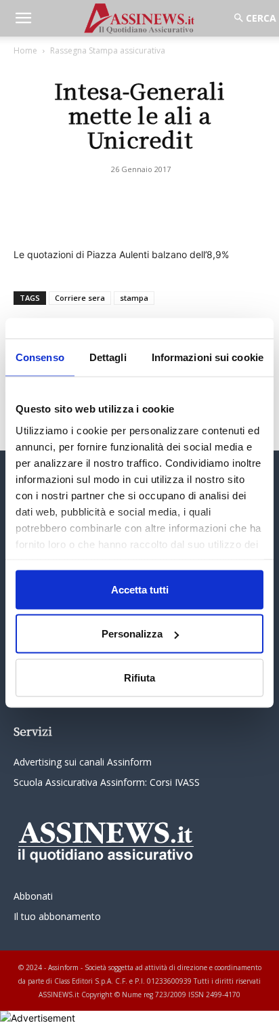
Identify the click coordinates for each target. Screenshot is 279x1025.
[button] (23, 18)
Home (25, 50)
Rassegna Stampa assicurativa (107, 50)
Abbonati (33, 896)
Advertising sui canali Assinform (83, 761)
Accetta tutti (140, 589)
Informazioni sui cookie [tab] (207, 356)
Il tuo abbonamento (57, 916)
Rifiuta (139, 677)
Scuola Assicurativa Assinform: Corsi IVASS (107, 782)
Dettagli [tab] (108, 356)
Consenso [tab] (40, 356)
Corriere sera (80, 298)
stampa (134, 298)
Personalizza (132, 634)
